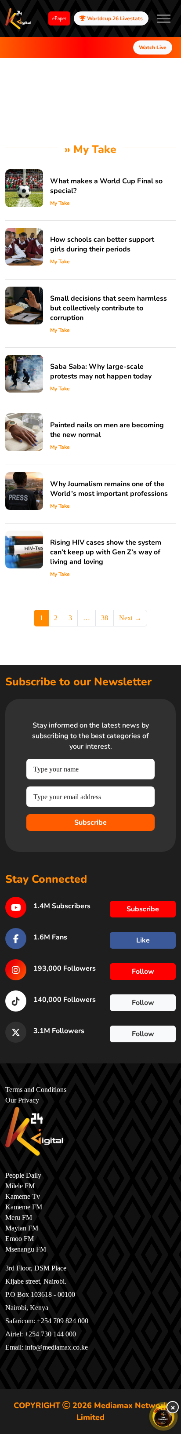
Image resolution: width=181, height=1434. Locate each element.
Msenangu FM (25, 1249)
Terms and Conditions (35, 1090)
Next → (130, 618)
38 (104, 618)
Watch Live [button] (153, 47)
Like (143, 940)
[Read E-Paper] (163, 1416)
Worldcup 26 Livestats (114, 18)
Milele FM (20, 1186)
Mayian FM (21, 1228)
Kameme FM (23, 1207)
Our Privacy (22, 1100)
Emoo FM (19, 1239)
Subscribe (90, 822)
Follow (143, 971)
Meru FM (18, 1218)
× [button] (172, 1407)
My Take (60, 203)
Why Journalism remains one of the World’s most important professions (109, 489)
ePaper (59, 18)
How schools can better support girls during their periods (102, 244)
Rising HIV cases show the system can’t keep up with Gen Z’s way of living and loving (105, 552)
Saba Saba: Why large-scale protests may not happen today (101, 371)
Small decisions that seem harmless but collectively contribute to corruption (108, 308)
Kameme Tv (22, 1196)
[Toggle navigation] (164, 18)
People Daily (23, 1175)
